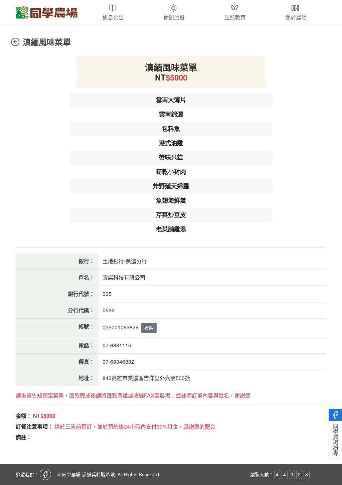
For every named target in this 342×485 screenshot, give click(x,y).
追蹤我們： (27, 474)
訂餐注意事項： (34, 426)
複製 (149, 327)
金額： (24, 416)
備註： (24, 437)
